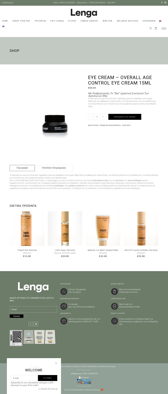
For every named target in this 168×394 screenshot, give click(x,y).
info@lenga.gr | (76, 374)
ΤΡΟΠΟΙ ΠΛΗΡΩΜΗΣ (88, 367)
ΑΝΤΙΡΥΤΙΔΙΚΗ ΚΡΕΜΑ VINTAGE (141, 250)
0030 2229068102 (90, 374)
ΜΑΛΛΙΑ (57, 253)
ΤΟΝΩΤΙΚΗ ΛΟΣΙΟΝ (27, 250)
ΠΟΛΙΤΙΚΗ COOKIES (71, 367)
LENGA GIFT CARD (90, 321)
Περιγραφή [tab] (22, 167)
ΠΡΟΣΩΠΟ (126, 125)
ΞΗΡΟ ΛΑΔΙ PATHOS (65, 250)
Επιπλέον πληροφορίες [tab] (54, 167)
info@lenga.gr (7, 2)
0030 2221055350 (67, 2)
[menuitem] (160, 21)
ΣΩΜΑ (73, 253)
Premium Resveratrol (110, 125)
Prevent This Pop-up (48, 389)
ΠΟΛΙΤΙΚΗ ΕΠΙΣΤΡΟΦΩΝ (106, 367)
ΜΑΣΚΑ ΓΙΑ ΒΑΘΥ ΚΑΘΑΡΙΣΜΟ (103, 250)
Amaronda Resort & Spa (129, 307)
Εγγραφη (48, 378)
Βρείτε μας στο (125, 304)
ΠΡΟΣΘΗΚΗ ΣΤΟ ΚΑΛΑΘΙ (125, 117)
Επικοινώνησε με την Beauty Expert (134, 319)
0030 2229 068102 (97, 2)
